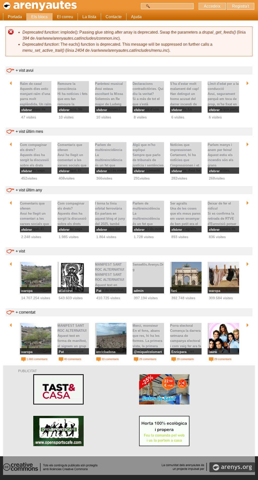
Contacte (114, 17)
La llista (89, 17)
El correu (65, 17)
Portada (15, 17)
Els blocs (39, 17)
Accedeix (212, 6)
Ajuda (136, 17)
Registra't (240, 6)
